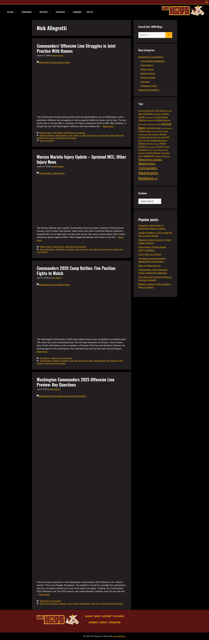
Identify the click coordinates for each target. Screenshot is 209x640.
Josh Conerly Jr (74, 135)
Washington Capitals (150, 159)
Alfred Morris (157, 114)
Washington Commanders (74, 133)
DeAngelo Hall (151, 124)
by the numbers (161, 117)
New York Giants (159, 137)
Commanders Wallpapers (152, 61)
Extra (159, 124)
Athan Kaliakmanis (47, 249)
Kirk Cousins (163, 131)
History (44, 12)
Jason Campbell (166, 128)
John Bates (70, 249)
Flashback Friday (148, 86)
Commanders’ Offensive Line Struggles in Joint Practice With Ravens (76, 48)
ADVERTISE (114, 622)
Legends (77, 12)
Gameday (145, 82)
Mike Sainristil (99, 361)
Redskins (142, 143)
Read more (108, 126)
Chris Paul (73, 361)
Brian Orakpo (149, 117)
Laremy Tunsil (103, 135)
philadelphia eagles (158, 140)
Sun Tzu (150, 150)
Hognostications (153, 128)
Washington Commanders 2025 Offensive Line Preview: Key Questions (75, 382)
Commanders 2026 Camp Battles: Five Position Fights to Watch (76, 270)
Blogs (10, 12)
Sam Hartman (107, 249)
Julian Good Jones (89, 135)
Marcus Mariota (82, 249)
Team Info (27, 12)
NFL (168, 137)
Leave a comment (47, 141)
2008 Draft (168, 111)
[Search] (168, 35)
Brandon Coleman (47, 135)
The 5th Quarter (153, 153)
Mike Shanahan (153, 134)
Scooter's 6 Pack (162, 147)
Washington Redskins (148, 90)
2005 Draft (141, 111)
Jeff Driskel (59, 249)
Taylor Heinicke (158, 150)
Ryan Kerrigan (151, 147)
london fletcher (143, 134)
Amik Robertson (46, 361)
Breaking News (46, 133)
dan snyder (142, 124)
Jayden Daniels (61, 135)
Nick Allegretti (95, 249)
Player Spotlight (148, 77)
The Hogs (60, 12)
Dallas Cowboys (163, 120)
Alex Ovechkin (145, 114)
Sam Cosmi (49, 138)
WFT (156, 179)
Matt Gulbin (114, 135)
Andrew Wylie (45, 604)
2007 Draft (159, 110)
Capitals (142, 120)
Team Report (58, 133)
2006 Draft (150, 111)
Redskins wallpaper (153, 144)
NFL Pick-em (144, 140)
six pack (142, 149)
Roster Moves (58, 247)
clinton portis (151, 120)
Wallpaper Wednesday (162, 156)
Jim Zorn (155, 131)
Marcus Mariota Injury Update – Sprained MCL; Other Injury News (81, 159)
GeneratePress (119, 636)
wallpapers (148, 156)
